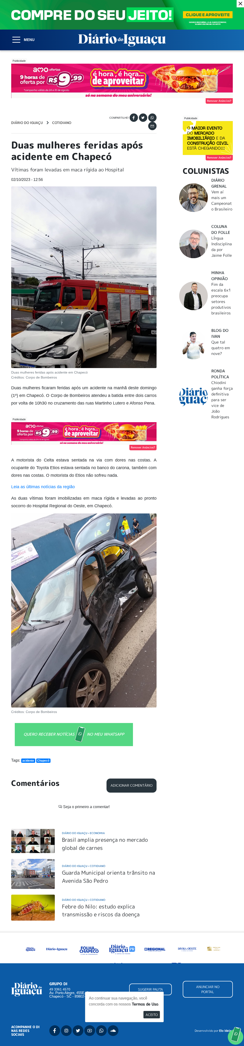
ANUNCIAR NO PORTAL (207, 989)
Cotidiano (61, 122)
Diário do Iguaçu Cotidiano (83, 866)
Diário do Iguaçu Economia (83, 833)
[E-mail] (152, 126)
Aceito (152, 1014)
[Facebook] (134, 117)
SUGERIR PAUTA (150, 989)
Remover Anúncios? (219, 101)
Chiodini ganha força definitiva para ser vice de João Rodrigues (222, 400)
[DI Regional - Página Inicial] (30, 949)
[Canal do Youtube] (89, 1030)
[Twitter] (143, 117)
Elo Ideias (226, 1031)
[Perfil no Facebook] (54, 1030)
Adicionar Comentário (131, 785)
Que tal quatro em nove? (220, 347)
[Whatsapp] (152, 117)
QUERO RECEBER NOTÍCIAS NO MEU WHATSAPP (74, 734)
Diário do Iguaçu (27, 122)
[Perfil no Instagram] (66, 1030)
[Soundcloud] (113, 1030)
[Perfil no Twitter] (78, 1030)
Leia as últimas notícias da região (43, 486)
